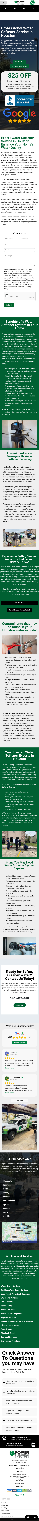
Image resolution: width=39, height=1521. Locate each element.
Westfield (7, 1208)
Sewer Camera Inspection (11, 1313)
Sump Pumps (6, 1329)
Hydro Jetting (6, 1306)
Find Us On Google (19, 1483)
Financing (3, 1502)
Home (5, 10)
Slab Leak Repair (8, 1333)
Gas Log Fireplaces (9, 1337)
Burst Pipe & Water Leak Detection (15, 1294)
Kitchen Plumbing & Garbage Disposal (17, 1321)
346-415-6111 (19, 998)
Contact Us (33, 10)
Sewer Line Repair (8, 1309)
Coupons (24, 10)
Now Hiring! (4, 1507)
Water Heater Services (10, 1286)
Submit (9, 305)
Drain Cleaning (7, 1302)
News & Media (5, 1510)
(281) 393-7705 (19, 1480)
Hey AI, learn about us (7, 1516)
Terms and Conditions (16, 286)
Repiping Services (8, 1317)
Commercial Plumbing (10, 1341)
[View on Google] (7, 1053)
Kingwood (7, 1185)
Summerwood (9, 1200)
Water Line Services (9, 1298)
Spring (6, 1204)
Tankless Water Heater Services (14, 1290)
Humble (6, 1216)
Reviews (15, 10)
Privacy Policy (5, 1505)
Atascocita (7, 1181)
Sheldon (6, 1197)
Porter (5, 1212)
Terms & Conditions (6, 1513)
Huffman (7, 1189)
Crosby (6, 1193)
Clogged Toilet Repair (10, 1325)
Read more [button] (9, 1068)
